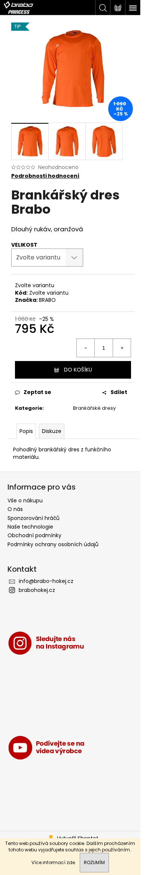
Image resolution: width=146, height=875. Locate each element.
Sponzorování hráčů (33, 518)
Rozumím (94, 862)
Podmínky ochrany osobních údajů (52, 544)
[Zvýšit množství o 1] (122, 348)
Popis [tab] (26, 431)
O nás (15, 509)
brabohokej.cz (37, 590)
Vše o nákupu (25, 500)
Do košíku (78, 369)
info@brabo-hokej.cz (46, 581)
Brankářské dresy (94, 408)
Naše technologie (30, 526)
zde (71, 862)
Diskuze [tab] (51, 431)
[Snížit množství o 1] (86, 348)
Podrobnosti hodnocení (45, 176)
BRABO (47, 300)
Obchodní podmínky (34, 535)
